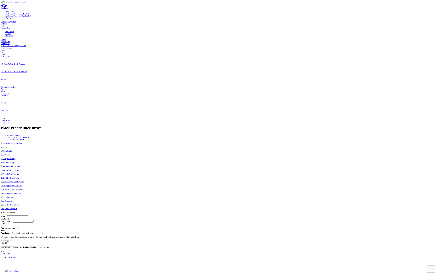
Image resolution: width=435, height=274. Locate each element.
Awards (8, 34)
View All (8, 18)
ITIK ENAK (10, 12)
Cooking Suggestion (12, 135)
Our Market (9, 32)
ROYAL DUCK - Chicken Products (18, 16)
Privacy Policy (6, 253)
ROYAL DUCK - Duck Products (17, 14)
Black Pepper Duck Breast (14, 139)
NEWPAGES (12, 257)
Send (4, 243)
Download (9, 36)
